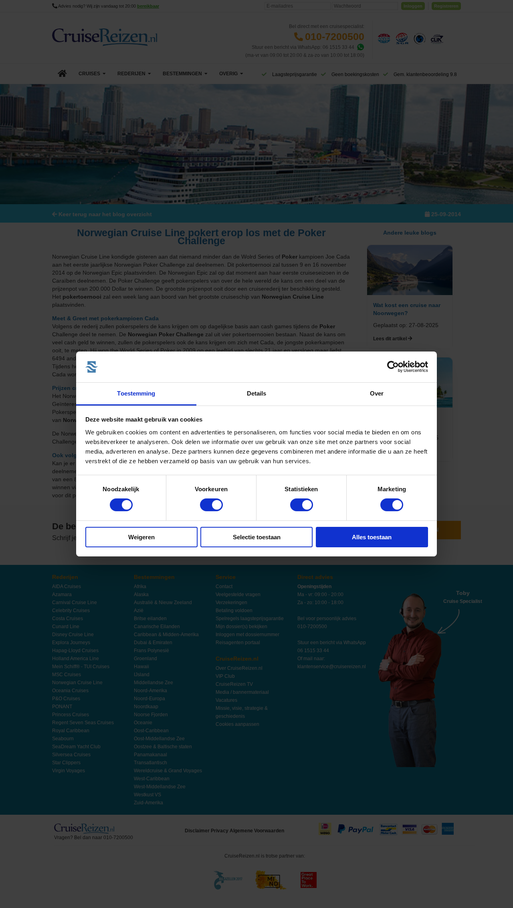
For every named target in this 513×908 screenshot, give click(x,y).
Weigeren (141, 537)
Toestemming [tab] (136, 393)
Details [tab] (257, 393)
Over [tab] (377, 393)
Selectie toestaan (257, 537)
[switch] (211, 504)
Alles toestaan (372, 537)
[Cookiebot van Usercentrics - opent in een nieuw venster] (393, 367)
